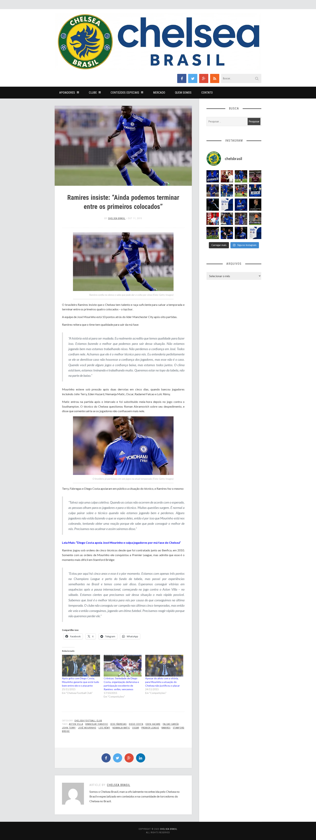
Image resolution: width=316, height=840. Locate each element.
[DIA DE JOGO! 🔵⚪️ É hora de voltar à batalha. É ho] (255, 233)
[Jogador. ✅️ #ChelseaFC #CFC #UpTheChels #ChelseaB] (227, 190)
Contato (207, 92)
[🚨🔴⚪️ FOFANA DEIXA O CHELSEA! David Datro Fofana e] (255, 176)
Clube (93, 92)
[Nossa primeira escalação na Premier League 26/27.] (241, 233)
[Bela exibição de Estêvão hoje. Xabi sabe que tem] (241, 176)
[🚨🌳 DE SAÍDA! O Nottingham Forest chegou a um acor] (255, 219)
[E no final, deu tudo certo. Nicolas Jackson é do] (227, 176)
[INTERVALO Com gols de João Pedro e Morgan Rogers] (227, 233)
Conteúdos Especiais (125, 92)
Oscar (135, 728)
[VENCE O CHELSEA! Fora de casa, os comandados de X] (212, 233)
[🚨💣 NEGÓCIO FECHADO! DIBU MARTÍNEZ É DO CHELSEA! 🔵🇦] (255, 190)
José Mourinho (87, 728)
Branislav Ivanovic (96, 724)
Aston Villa (76, 724)
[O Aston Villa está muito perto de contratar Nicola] (227, 219)
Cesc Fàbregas (118, 724)
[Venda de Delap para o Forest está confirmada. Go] (255, 205)
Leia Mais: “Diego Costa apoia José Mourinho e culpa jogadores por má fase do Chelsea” (121, 542)
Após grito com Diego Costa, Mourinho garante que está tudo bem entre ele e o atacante (80, 682)
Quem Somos (183, 92)
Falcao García (171, 724)
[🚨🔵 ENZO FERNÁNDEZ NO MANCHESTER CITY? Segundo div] (241, 219)
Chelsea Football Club (88, 720)
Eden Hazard (153, 724)
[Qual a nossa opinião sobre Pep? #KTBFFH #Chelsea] (212, 190)
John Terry (69, 728)
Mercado (159, 92)
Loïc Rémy (104, 728)
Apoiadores (67, 92)
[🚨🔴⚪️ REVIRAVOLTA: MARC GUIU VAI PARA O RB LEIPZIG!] (212, 176)
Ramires (165, 728)
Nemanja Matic (121, 728)
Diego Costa (136, 724)
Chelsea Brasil (116, 218)
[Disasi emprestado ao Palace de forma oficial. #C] (212, 219)
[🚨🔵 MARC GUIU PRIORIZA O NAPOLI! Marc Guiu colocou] (241, 205)
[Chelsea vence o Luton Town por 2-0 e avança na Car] (241, 190)
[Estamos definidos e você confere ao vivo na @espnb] (212, 205)
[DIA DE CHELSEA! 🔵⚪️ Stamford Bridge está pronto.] (227, 205)
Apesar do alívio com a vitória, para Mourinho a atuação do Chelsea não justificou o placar (162, 682)
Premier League (150, 728)
